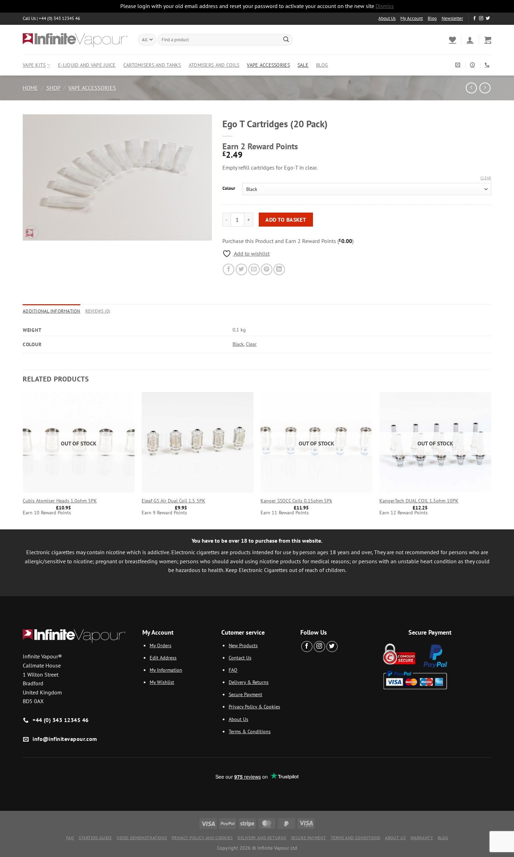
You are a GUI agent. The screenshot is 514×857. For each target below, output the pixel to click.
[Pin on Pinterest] (266, 269)
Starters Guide (95, 837)
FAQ (233, 669)
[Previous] (23, 460)
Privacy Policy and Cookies (202, 837)
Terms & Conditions (250, 731)
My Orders (160, 645)
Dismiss (385, 5)
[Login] (469, 39)
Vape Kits (34, 65)
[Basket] (487, 39)
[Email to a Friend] (254, 269)
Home (30, 87)
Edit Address (163, 657)
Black (238, 344)
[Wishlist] (452, 39)
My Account (411, 18)
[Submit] (286, 39)
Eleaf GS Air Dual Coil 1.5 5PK (173, 501)
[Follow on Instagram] (481, 18)
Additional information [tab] (51, 311)
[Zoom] (32, 232)
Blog (432, 18)
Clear (485, 178)
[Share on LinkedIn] (279, 269)
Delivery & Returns (249, 682)
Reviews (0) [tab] (97, 311)
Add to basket (285, 219)
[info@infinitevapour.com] (458, 64)
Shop (53, 87)
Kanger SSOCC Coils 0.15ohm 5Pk (296, 501)
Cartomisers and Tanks (152, 65)
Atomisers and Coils (214, 65)
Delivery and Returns (261, 837)
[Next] (491, 460)
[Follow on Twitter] (488, 18)
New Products (243, 645)
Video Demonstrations (141, 837)
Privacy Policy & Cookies (254, 706)
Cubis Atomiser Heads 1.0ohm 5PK (60, 501)
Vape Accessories (268, 65)
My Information (166, 669)
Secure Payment (245, 694)
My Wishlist (162, 682)
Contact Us (240, 657)
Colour (228, 188)
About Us (386, 18)
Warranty (422, 837)
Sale (303, 65)
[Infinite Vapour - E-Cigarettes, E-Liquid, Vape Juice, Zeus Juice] (75, 39)
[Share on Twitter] (241, 269)
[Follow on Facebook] (474, 18)
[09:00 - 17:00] (473, 64)
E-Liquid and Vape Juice (87, 65)
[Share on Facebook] (228, 269)
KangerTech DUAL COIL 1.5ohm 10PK (418, 501)
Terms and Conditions (355, 837)
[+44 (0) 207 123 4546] (488, 64)
